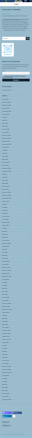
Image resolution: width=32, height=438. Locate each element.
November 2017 (6, 333)
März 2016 (5, 390)
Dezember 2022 (6, 192)
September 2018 (6, 309)
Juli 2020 (4, 249)
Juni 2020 (4, 252)
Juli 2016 (4, 378)
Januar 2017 (5, 363)
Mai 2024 (4, 153)
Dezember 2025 (6, 102)
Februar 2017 (5, 360)
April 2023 (5, 180)
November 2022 (6, 195)
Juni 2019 (4, 285)
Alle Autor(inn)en (6, 90)
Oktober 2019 (5, 273)
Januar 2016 (5, 396)
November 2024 (6, 138)
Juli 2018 (4, 315)
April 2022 (5, 213)
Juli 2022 (4, 204)
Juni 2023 (4, 177)
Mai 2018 (4, 318)
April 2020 (5, 258)
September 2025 (6, 111)
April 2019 (5, 291)
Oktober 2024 (6, 141)
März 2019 (5, 294)
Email (3, 71)
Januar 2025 (5, 132)
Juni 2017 (4, 348)
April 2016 (5, 387)
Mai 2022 (4, 210)
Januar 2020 (5, 264)
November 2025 (6, 105)
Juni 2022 (4, 207)
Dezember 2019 (6, 267)
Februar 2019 (5, 297)
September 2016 (6, 372)
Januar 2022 (5, 219)
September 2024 (6, 144)
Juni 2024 (4, 150)
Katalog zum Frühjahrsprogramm (12, 19)
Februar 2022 (5, 216)
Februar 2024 (5, 162)
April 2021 (5, 234)
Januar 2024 (5, 165)
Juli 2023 (4, 174)
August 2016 (5, 375)
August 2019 (5, 279)
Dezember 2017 (6, 330)
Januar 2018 (5, 327)
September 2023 (6, 171)
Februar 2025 (5, 129)
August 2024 (5, 147)
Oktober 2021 (5, 222)
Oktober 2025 (6, 108)
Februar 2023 (5, 186)
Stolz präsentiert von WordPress (17, 434)
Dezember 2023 (6, 168)
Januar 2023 (5, 189)
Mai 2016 (4, 384)
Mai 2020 (4, 255)
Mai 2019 (4, 288)
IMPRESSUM (5, 422)
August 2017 (5, 342)
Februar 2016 (5, 393)
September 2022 (6, 198)
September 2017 (6, 339)
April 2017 (5, 354)
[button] (7, 413)
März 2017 (5, 357)
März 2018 (5, 324)
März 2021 (5, 237)
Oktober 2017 (5, 336)
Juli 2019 (4, 282)
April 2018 (5, 321)
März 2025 (5, 126)
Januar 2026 (5, 99)
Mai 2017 (4, 351)
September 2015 (6, 399)
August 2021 (5, 225)
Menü (16, 4)
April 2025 (5, 123)
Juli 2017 (4, 345)
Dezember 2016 (6, 366)
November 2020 (6, 243)
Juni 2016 (4, 381)
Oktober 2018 (5, 306)
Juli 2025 (4, 117)
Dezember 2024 (6, 135)
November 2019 (6, 270)
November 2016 (6, 369)
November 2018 (6, 303)
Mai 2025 (4, 120)
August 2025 (5, 114)
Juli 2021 (4, 228)
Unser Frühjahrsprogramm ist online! (14, 16)
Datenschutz (5, 434)
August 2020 (5, 246)
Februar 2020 (5, 261)
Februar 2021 (5, 240)
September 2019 (6, 276)
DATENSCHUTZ (6, 425)
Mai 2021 (4, 231)
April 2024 (5, 156)
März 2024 (5, 159)
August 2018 (5, 312)
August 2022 (5, 201)
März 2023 (5, 183)
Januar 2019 (5, 300)
